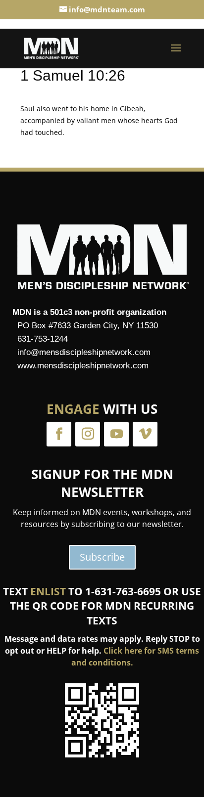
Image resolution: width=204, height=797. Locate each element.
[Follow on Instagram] (87, 434)
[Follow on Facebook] (59, 434)
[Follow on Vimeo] (145, 434)
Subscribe (102, 557)
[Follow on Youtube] (116, 434)
